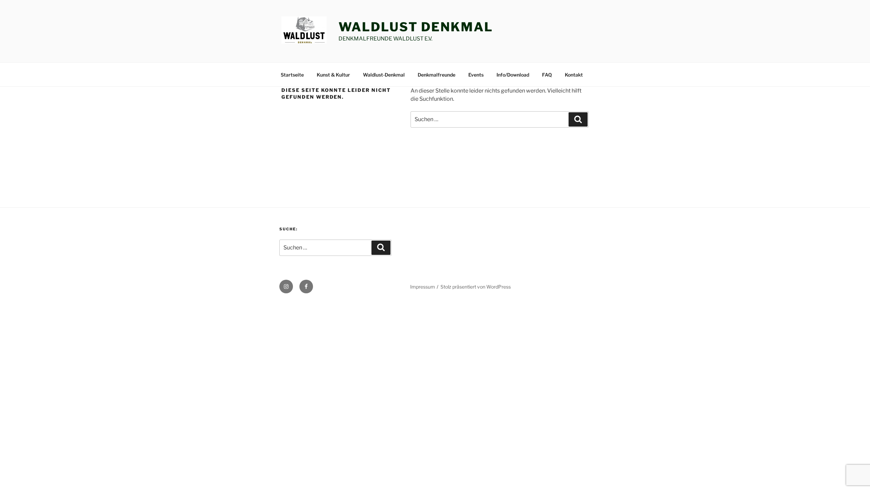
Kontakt (574, 75)
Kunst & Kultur (333, 75)
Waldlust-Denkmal (384, 75)
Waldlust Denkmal (415, 26)
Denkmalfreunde (436, 75)
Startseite (292, 75)
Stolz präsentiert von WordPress (475, 287)
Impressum (422, 287)
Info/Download (513, 75)
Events (476, 75)
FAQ (547, 75)
